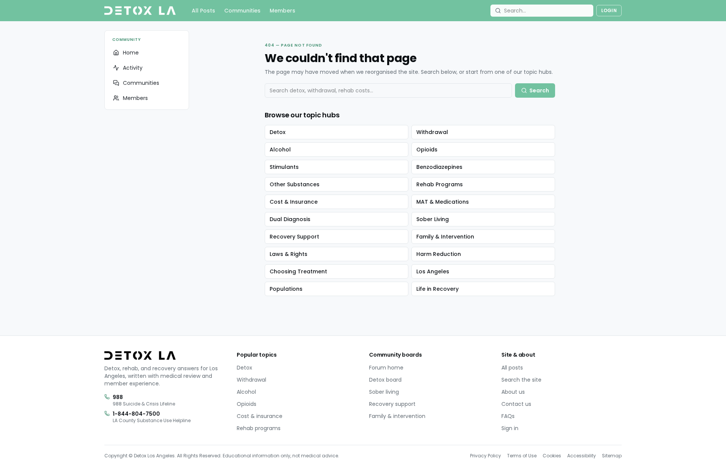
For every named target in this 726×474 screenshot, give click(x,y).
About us (513, 392)
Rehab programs (259, 428)
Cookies (552, 455)
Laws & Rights (288, 254)
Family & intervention (397, 416)
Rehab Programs (439, 184)
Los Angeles (432, 271)
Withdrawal (432, 132)
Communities (242, 10)
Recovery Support (294, 236)
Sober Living (432, 219)
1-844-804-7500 (136, 414)
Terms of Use (522, 455)
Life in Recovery (437, 289)
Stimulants (284, 167)
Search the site (521, 380)
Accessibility (581, 455)
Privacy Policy (485, 455)
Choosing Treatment (298, 271)
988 (118, 397)
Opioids (426, 149)
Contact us (516, 404)
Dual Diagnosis (290, 219)
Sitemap (612, 455)
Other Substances (295, 184)
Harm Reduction (438, 254)
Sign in (509, 428)
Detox (277, 132)
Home (131, 52)
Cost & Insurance (294, 202)
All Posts (203, 10)
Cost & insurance (259, 416)
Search (539, 90)
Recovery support (392, 404)
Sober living (384, 392)
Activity (133, 68)
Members (282, 10)
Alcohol (280, 149)
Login (609, 10)
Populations (286, 289)
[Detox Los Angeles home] (140, 10)
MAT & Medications (442, 202)
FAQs (508, 416)
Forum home (386, 367)
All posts (512, 367)
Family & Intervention (445, 236)
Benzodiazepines (439, 167)
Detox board (385, 380)
